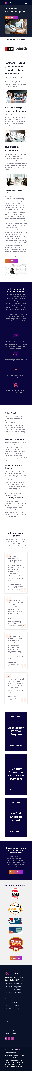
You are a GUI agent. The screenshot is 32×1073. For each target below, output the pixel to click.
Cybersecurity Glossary (12, 1030)
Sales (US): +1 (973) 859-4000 (14, 984)
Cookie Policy (9, 1024)
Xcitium (19, 1050)
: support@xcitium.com (15, 1006)
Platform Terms (10, 1027)
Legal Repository (10, 1021)
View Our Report (16, 958)
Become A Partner (11, 17)
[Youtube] (12, 1038)
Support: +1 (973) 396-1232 (13, 990)
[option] (14, 48)
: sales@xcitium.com (14, 1003)
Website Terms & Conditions (14, 1015)
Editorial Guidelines (11, 1033)
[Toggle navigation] (26, 3)
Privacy (8, 1018)
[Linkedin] (6, 1038)
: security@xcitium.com (16, 1009)
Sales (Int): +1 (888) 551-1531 (13, 987)
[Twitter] (9, 1038)
